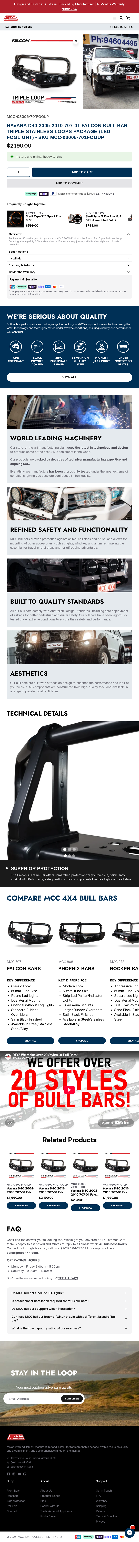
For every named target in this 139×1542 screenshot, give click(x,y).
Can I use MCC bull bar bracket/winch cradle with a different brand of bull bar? (64, 1318)
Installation (16, 258)
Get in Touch (104, 1490)
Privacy (100, 1521)
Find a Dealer (48, 1516)
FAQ (98, 1495)
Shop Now (69, 9)
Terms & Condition (107, 1516)
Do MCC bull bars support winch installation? (43, 1308)
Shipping (101, 1506)
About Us (46, 1490)
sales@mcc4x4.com (22, 1466)
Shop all (12, 1511)
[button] (122, 18)
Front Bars (13, 1490)
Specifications (18, 251)
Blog (43, 1501)
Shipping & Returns (21, 265)
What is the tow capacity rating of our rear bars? (46, 1328)
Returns (100, 1511)
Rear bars (12, 1495)
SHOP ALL (30, 1040)
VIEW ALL (69, 377)
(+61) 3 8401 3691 (21, 1462)
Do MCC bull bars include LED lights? (38, 1293)
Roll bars (12, 1506)
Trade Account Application (56, 1511)
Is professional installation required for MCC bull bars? (50, 1301)
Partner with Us (49, 1506)
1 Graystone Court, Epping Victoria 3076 (33, 1458)
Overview (15, 234)
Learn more (105, 193)
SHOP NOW (21, 1205)
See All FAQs (68, 1278)
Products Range (50, 1495)
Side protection (16, 1501)
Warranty (101, 1501)
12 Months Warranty (22, 272)
